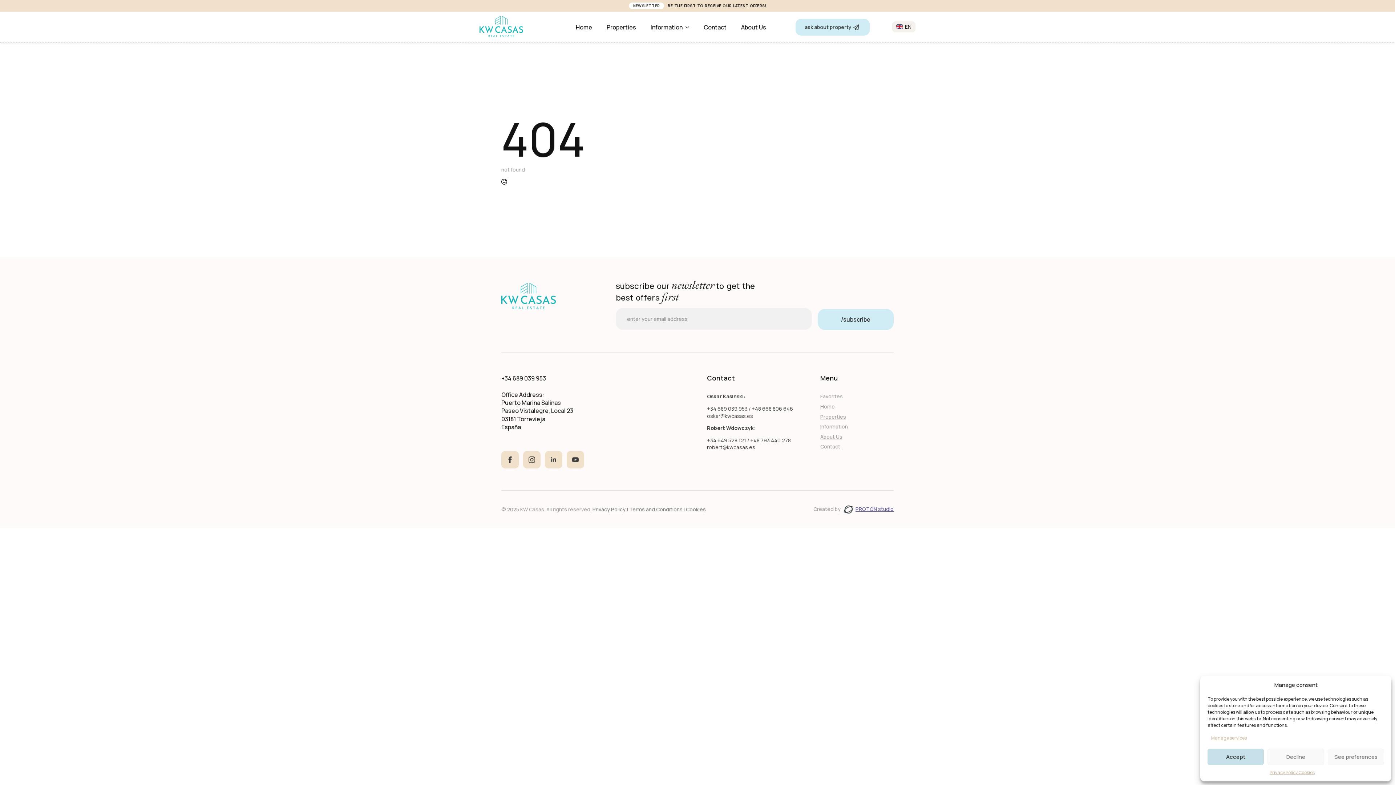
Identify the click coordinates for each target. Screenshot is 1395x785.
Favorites (831, 396)
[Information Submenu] (689, 27)
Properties (621, 27)
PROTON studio (875, 509)
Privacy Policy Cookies (1292, 772)
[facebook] (510, 459)
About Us (831, 436)
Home (584, 27)
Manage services (1229, 738)
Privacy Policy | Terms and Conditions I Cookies (649, 509)
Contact (715, 27)
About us (753, 27)
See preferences (1356, 757)
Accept (1235, 757)
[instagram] (532, 459)
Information (667, 27)
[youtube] (575, 459)
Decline (1295, 757)
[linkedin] (553, 459)
